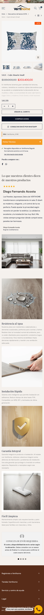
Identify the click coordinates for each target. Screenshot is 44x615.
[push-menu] (3, 8)
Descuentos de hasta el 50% (17, 14)
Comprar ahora (22, 119)
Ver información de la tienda (13, 154)
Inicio (3, 14)
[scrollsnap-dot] (18, 559)
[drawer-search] (35, 8)
